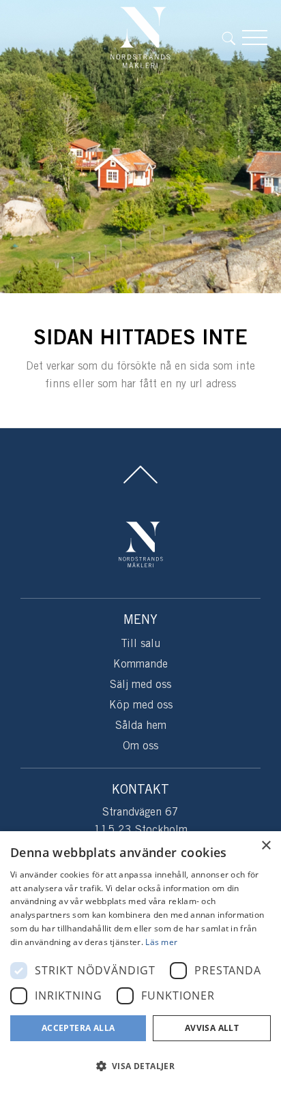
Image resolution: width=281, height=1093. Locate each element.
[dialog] (140, 962)
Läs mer (161, 942)
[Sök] (232, 37)
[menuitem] (232, 37)
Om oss (140, 746)
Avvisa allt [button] (212, 1028)
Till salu (140, 644)
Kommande (140, 664)
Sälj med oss (140, 685)
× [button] (266, 846)
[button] (140, 1066)
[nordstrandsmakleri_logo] (140, 37)
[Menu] (254, 38)
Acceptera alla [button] (78, 1028)
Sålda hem (140, 726)
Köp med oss (141, 705)
